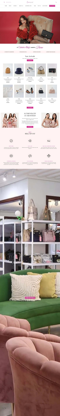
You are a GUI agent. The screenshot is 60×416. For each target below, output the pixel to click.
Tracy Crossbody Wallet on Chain (52, 79)
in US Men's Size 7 (30, 102)
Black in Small (41, 102)
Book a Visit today (30, 297)
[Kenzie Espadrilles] (30, 70)
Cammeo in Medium (52, 101)
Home (6, 5)
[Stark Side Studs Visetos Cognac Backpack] (8, 70)
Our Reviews (45, 5)
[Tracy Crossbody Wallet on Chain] (52, 70)
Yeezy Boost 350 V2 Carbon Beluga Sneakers (30, 100)
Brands (15, 5)
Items (10, 5)
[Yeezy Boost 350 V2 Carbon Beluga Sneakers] (30, 91)
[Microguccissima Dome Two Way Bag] (41, 91)
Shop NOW (30, 60)
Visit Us (39, 5)
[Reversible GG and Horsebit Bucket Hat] (19, 70)
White (8, 101)
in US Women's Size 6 (18, 102)
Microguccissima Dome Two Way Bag (41, 100)
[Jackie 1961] (41, 70)
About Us (21, 5)
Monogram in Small (41, 80)
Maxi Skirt (8, 100)
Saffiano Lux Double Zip (52, 100)
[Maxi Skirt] (8, 91)
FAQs (35, 5)
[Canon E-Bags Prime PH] (30, 2)
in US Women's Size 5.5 (30, 80)
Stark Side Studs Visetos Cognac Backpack (8, 79)
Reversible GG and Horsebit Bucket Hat (19, 79)
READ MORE (30, 126)
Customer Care (28, 5)
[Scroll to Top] (58, 411)
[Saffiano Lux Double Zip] (52, 91)
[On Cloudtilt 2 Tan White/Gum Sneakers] (19, 91)
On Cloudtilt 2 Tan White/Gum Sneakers (18, 100)
